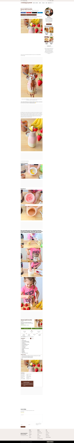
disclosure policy (32, 11)
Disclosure (47, 434)
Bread (38, 434)
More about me (48, 24)
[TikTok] (51, 0)
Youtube (30, 437)
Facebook (30, 431)
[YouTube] (52, 0)
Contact (47, 431)
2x (31, 338)
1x (30, 338)
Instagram (30, 434)
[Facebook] (48, 0)
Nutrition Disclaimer (48, 437)
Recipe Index (39, 431)
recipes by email (25, 0)
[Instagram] (49, 0)
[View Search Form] (52, 2)
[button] (21, 325)
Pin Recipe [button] (37, 328)
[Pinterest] (50, 0)
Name (22, 424)
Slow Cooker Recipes (40, 438)
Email (29, 424)
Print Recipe (26, 328)
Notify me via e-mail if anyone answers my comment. (38, 424)
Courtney (23, 10)
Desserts (38, 437)
